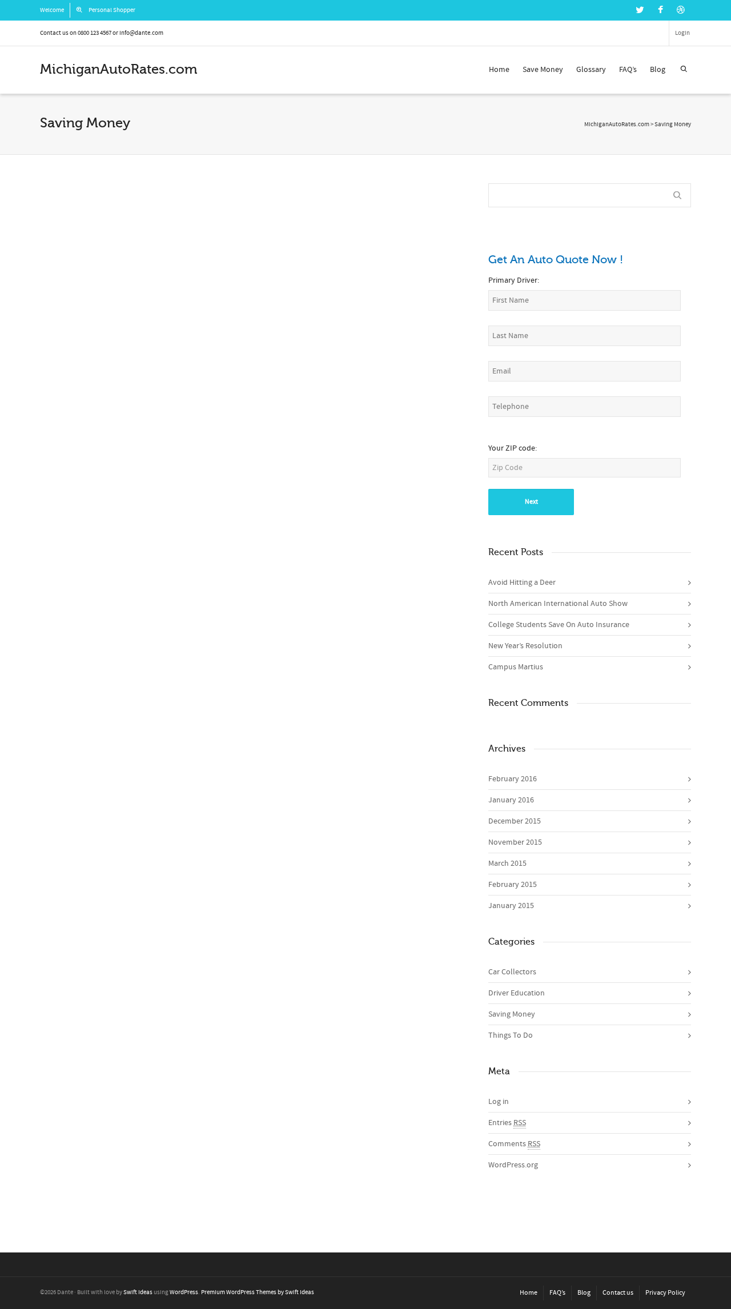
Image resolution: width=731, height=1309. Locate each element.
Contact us (618, 1292)
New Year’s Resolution (253, 301)
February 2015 (512, 885)
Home (499, 70)
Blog (657, 70)
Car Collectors (512, 972)
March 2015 (507, 863)
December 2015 (514, 821)
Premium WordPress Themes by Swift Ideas (257, 1292)
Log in (498, 1102)
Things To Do (510, 1035)
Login (682, 33)
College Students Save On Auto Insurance (558, 625)
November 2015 (515, 842)
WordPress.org (513, 1165)
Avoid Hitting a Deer (522, 582)
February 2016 (512, 779)
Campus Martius (515, 667)
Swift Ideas (137, 1292)
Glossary (591, 70)
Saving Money (511, 1014)
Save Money (543, 70)
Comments (514, 1144)
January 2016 (511, 800)
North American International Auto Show (558, 604)
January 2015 (511, 906)
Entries (507, 1123)
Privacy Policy (665, 1292)
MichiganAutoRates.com (616, 125)
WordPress (184, 1292)
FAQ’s (628, 70)
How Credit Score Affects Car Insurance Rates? (400, 287)
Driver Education (516, 993)
